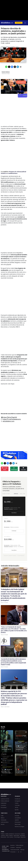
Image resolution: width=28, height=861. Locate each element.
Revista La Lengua (19, 826)
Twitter (16, 803)
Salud (7, 835)
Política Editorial (5, 801)
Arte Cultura (10, 837)
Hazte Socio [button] (18, 22)
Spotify (17, 809)
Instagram (17, 801)
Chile (2, 815)
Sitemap (22, 849)
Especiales (16, 835)
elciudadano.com (8, 421)
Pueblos (23, 834)
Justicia (3, 835)
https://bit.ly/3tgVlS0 (10, 417)
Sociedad (22, 835)
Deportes (23, 837)
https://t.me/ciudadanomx (12, 419)
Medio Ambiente (9, 834)
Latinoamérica (4, 822)
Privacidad (3, 807)
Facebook (17, 799)
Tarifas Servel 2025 (14, 849)
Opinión (17, 820)
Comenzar (14, 530)
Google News (5, 468)
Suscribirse (14, 512)
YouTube (23, 469)
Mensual (16, 493)
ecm (17, 46)
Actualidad (18, 818)
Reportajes (17, 824)
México (8, 46)
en (20, 851)
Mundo (2, 824)
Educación (3, 837)
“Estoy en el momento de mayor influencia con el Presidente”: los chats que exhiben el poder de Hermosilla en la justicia (14, 629)
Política (3, 46)
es (18, 851)
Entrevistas (18, 822)
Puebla (13, 46)
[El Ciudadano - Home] (7, 23)
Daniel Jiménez (6, 72)
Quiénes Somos (5, 799)
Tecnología (17, 837)
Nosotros (12, 845)
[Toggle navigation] (25, 22)
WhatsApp (14, 469)
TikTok (16, 807)
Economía (17, 834)
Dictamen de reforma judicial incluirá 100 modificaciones (13, 172)
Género (11, 835)
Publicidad (3, 803)
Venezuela (3, 820)
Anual (22, 493)
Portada (17, 815)
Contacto (3, 805)
